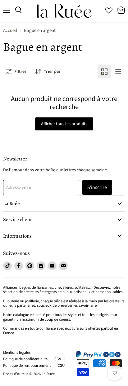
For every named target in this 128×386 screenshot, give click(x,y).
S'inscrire (97, 187)
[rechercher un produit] (18, 10)
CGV (57, 359)
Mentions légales (16, 352)
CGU (61, 365)
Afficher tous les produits (64, 124)
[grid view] (104, 71)
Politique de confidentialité (25, 359)
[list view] (118, 71)
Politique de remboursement (27, 365)
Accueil (10, 30)
